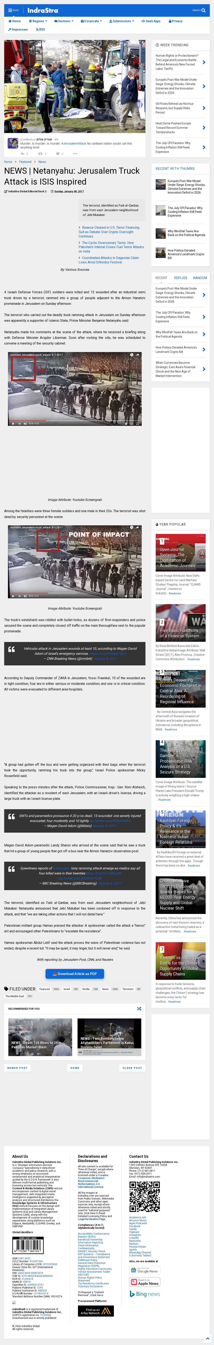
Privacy (176, 21)
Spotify (133, 1249)
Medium (134, 1243)
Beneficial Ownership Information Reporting (90, 1241)
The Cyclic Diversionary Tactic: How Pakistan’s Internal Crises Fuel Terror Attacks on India (111, 247)
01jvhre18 (27, 1278)
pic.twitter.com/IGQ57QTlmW (80, 878)
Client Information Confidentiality (88, 1247)
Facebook (134, 1226)
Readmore (175, 593)
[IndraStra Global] (43, 11)
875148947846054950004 (37, 1276)
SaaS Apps (152, 21)
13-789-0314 (41, 1293)
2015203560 (50, 1264)
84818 (27, 1281)
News (42, 161)
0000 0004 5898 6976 (30, 1273)
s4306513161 (36, 1284)
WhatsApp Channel (140, 1252)
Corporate (91, 21)
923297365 (36, 1261)
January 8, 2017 (105, 659)
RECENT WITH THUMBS (175, 169)
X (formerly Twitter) (140, 1255)
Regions (38, 21)
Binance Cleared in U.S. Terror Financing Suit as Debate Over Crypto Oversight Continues (109, 232)
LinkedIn (134, 1238)
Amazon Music (138, 1220)
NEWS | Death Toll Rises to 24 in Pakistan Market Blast (36, 1045)
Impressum (19, 29)
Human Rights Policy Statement (90, 1279)
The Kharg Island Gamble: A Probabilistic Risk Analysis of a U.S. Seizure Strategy (176, 761)
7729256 (45, 1315)
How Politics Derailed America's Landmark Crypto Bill (186, 254)
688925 (42, 1290)
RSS (42, 29)
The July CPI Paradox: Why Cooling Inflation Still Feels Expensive (185, 211)
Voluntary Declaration (90, 1286)
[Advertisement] (39, 228)
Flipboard (134, 1232)
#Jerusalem (61, 868)
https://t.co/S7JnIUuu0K (103, 873)
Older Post (132, 1068)
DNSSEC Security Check (91, 1251)
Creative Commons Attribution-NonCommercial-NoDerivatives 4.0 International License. (93, 1181)
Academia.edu (137, 1217)
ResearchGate (137, 1246)
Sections (63, 21)
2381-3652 (24, 1258)
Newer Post (17, 1068)
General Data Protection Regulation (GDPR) (92, 1264)
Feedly (133, 1229)
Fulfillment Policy (87, 1260)
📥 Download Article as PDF (75, 974)
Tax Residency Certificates (93, 1283)
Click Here (96, 1295)
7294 (39, 1287)
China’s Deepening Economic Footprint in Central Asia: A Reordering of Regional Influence (180, 691)
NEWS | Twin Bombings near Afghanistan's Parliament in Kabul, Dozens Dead (107, 1043)
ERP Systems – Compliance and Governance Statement (94, 1256)
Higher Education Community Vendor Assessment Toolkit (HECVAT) (95, 1271)
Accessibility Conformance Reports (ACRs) (93, 1235)
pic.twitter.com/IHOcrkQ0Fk (110, 821)
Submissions (121, 21)
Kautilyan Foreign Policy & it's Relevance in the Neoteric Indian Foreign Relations (176, 831)
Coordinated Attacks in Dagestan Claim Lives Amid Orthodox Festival (109, 260)
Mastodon (135, 1240)
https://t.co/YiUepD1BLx (107, 654)
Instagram (135, 1235)
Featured (25, 161)
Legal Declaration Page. (92, 1219)
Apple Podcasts (138, 1223)
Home (16, 21)
